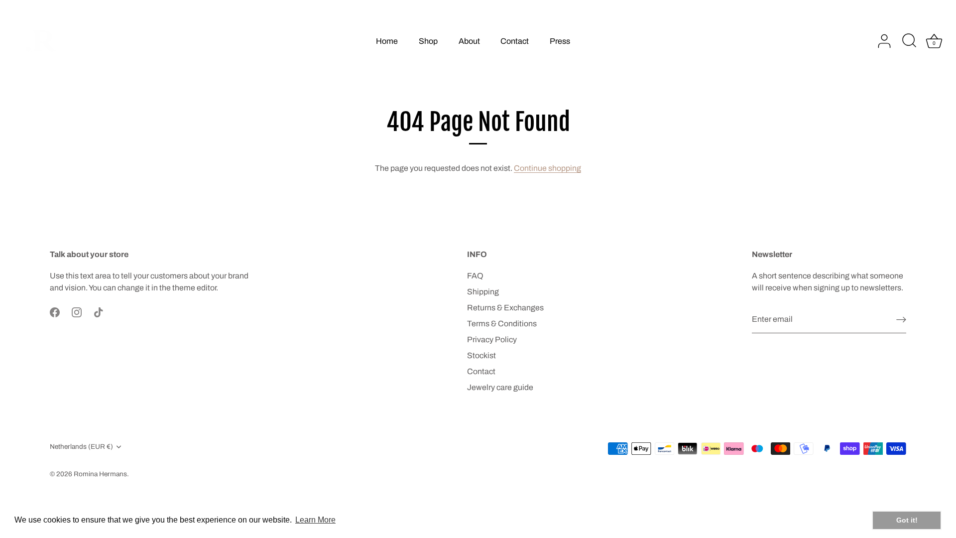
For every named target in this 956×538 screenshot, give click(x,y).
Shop (428, 41)
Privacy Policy (492, 339)
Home (387, 41)
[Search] (909, 41)
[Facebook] (55, 311)
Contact (514, 41)
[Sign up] (901, 319)
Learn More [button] (315, 520)
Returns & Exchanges (505, 307)
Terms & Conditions (502, 323)
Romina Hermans (100, 474)
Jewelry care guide (500, 387)
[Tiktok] (99, 311)
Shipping (483, 291)
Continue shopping (547, 168)
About (469, 41)
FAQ (475, 275)
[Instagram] (77, 311)
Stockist (481, 355)
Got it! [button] (907, 520)
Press (560, 41)
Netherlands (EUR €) (81, 446)
